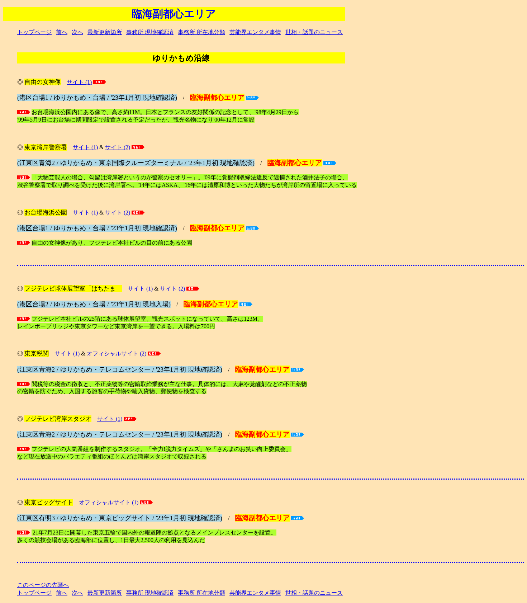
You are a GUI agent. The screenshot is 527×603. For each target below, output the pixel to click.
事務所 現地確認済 (150, 32)
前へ (61, 32)
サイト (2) (117, 147)
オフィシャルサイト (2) (116, 353)
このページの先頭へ (43, 585)
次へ (77, 32)
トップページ (34, 32)
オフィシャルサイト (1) (108, 502)
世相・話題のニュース (314, 32)
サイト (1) (79, 82)
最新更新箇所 (104, 32)
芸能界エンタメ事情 (255, 32)
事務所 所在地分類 (201, 32)
